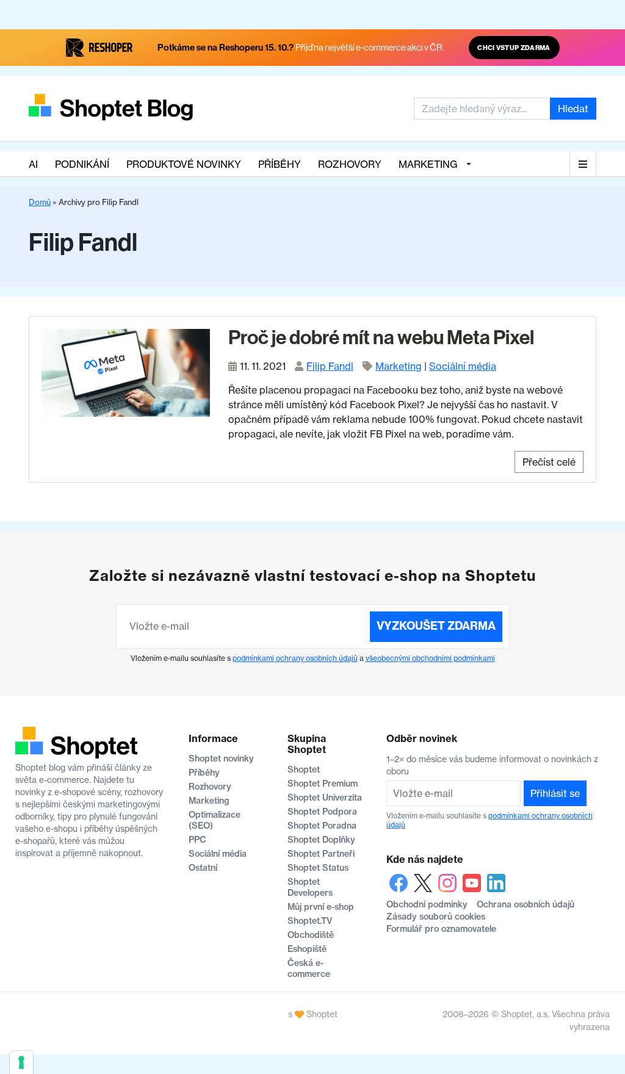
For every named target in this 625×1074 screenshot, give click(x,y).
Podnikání (82, 164)
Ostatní (203, 867)
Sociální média (462, 366)
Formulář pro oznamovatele (441, 928)
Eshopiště (307, 948)
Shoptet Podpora (322, 811)
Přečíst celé (549, 462)
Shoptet (303, 769)
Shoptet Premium (322, 783)
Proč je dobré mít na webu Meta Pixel (381, 337)
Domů (40, 202)
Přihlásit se (555, 793)
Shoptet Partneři (321, 853)
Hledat (573, 109)
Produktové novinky (183, 164)
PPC (197, 839)
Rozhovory (349, 164)
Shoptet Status (318, 867)
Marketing (428, 164)
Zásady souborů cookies (435, 916)
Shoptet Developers (310, 887)
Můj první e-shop (320, 906)
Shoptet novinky (221, 758)
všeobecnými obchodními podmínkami (430, 658)
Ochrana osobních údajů (525, 904)
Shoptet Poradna (321, 825)
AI (33, 164)
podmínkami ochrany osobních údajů (295, 658)
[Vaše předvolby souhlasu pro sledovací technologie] (21, 1062)
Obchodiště (310, 934)
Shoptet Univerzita (324, 797)
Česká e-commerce (308, 968)
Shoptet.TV (309, 920)
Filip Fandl (329, 366)
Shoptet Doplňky (321, 839)
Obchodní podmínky (427, 904)
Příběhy (279, 164)
